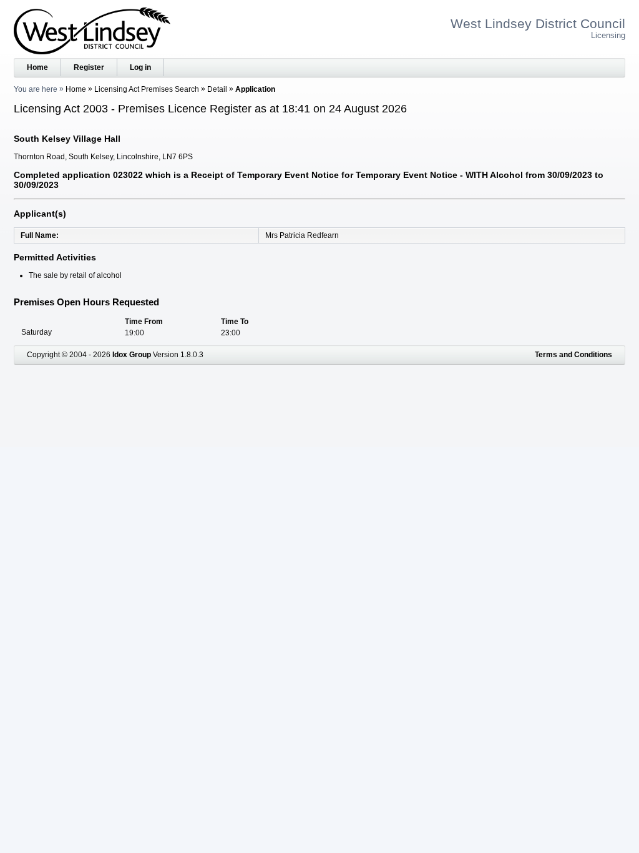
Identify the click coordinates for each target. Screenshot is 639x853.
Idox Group (131, 354)
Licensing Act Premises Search (146, 89)
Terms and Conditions (573, 354)
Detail (217, 89)
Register (89, 67)
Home (37, 67)
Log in (140, 67)
